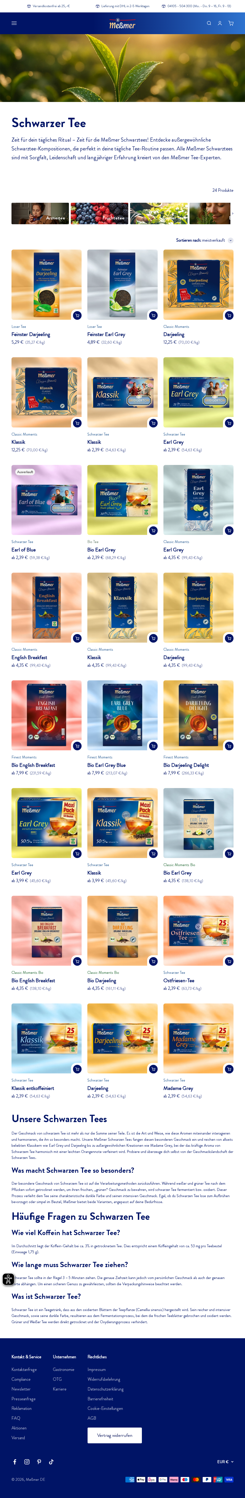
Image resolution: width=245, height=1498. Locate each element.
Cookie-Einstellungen (105, 1408)
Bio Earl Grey (101, 549)
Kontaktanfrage (24, 1369)
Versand (18, 1438)
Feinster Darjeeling (30, 334)
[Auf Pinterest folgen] (39, 1462)
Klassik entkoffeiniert (32, 1088)
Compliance (21, 1379)
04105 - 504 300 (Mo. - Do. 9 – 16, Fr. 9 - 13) (199, 6)
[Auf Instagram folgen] (27, 1462)
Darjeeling (173, 334)
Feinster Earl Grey (106, 334)
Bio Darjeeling (101, 980)
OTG (57, 1379)
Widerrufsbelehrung (104, 1379)
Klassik (18, 442)
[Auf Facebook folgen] (14, 1462)
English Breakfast (29, 657)
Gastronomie (63, 1369)
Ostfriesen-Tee (178, 980)
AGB (92, 1418)
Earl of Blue (23, 549)
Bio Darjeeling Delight (186, 765)
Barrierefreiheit (100, 1399)
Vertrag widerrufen (114, 1435)
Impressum (97, 1369)
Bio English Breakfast (33, 765)
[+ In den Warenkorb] (77, 315)
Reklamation (21, 1408)
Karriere (60, 1389)
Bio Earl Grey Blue (106, 765)
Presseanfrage (23, 1399)
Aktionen (19, 1428)
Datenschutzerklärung (106, 1389)
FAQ (15, 1418)
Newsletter (21, 1389)
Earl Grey (173, 442)
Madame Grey (178, 1088)
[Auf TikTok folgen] (51, 1462)
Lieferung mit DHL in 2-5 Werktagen (125, 6)
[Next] (233, 213)
